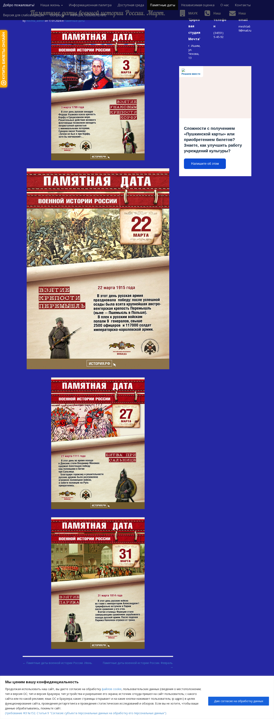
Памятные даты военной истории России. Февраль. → (138, 665)
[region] (137, 697)
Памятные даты (162, 5)
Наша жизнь (50, 5)
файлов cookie (112, 689)
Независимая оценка (197, 5)
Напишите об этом (205, 163)
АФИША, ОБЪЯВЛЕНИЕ (88, 15)
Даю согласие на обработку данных (238, 701)
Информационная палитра (90, 5)
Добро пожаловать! (18, 5)
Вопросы (57, 15)
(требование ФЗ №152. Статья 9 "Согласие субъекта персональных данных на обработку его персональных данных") (85, 713)
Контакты (243, 5)
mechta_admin (35, 21)
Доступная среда (131, 5)
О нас (224, 5)
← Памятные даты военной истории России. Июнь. (57, 663)
